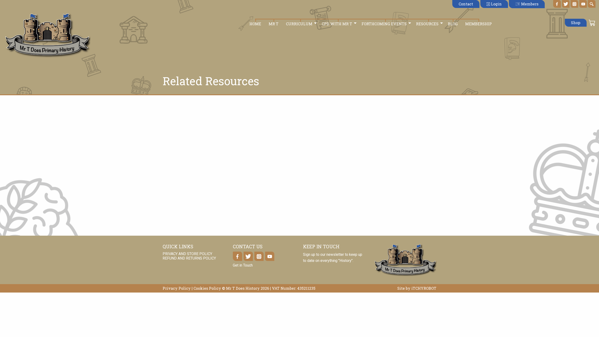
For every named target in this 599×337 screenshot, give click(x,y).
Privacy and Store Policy (187, 254)
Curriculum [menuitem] (299, 23)
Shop (575, 22)
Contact (466, 3)
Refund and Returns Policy (189, 258)
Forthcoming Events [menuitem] (384, 23)
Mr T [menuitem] (273, 23)
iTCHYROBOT (423, 288)
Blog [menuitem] (453, 23)
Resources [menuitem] (427, 23)
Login (496, 3)
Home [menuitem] (255, 23)
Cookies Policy (207, 288)
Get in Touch (243, 265)
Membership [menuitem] (478, 23)
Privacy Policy (177, 288)
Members (529, 3)
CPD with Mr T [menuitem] (337, 23)
